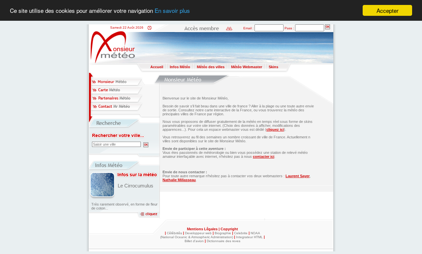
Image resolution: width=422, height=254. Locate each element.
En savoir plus (172, 11)
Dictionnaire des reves (223, 241)
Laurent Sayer (298, 176)
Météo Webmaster (246, 67)
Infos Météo (180, 67)
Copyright (229, 229)
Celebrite (241, 233)
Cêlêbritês (174, 233)
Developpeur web (198, 233)
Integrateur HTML (249, 237)
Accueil (156, 67)
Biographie (223, 233)
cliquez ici (275, 129)
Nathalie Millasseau (179, 180)
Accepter (388, 10)
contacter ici (263, 156)
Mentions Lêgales (203, 229)
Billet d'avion (194, 241)
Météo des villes (211, 67)
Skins (273, 67)
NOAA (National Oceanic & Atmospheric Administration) (210, 235)
